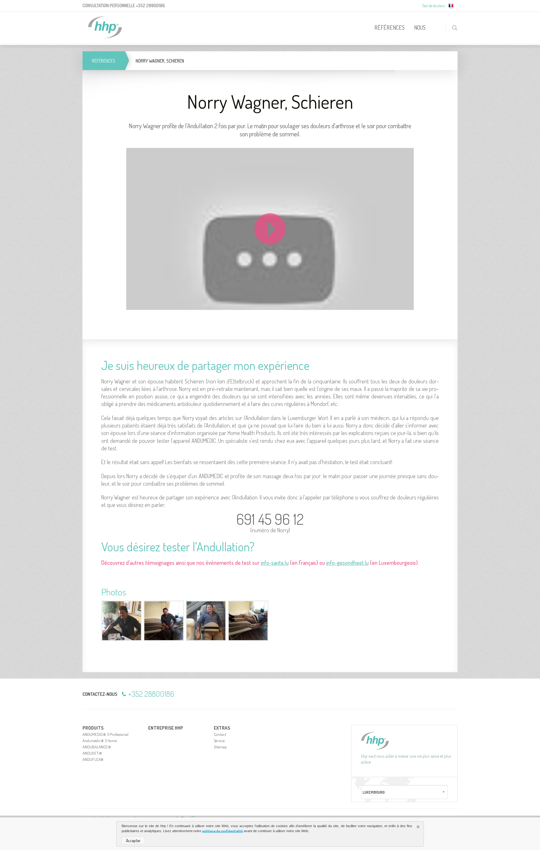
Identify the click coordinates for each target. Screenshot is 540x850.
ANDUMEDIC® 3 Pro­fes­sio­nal (105, 734)
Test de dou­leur (433, 5)
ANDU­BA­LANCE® (96, 746)
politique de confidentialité (222, 831)
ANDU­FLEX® (92, 759)
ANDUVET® (92, 753)
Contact (220, 734)
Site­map (220, 746)
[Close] (418, 827)
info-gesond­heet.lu (347, 562)
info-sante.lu (275, 562)
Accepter (133, 840)
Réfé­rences (103, 61)
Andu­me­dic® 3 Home (99, 740)
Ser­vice (219, 740)
